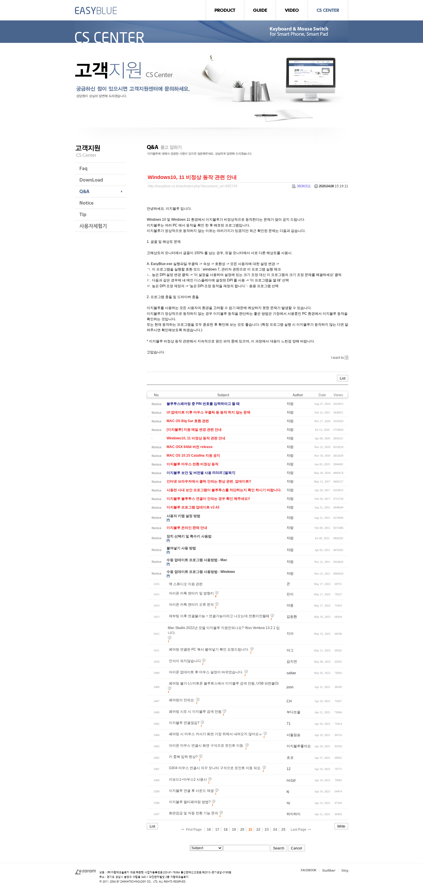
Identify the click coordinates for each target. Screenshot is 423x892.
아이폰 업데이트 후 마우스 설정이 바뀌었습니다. (206, 672)
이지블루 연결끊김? (184, 723)
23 (267, 830)
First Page (194, 830)
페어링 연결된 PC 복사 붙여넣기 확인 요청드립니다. (209, 649)
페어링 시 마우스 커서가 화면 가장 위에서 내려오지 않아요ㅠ (215, 734)
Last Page (298, 830)
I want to (337, 358)
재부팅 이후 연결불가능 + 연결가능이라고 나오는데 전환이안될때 (219, 616)
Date (322, 395)
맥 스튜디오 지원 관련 (186, 584)
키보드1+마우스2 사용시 (188, 779)
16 (209, 830)
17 (217, 830)
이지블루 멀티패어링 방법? (190, 802)
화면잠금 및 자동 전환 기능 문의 (193, 813)
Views (338, 395)
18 (226, 830)
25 (283, 830)
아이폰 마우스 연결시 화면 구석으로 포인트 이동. (206, 746)
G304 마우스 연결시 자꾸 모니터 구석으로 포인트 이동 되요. (215, 768)
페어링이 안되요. (182, 700)
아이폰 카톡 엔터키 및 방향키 (191, 593)
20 (242, 830)
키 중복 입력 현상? (183, 757)
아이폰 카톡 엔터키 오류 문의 (191, 605)
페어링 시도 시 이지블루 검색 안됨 (195, 712)
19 (234, 830)
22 (258, 830)
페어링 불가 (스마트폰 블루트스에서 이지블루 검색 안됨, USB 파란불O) (224, 683)
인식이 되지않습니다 (185, 661)
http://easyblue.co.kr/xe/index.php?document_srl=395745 (192, 186)
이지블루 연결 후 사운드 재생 (191, 791)
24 (275, 830)
